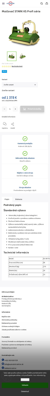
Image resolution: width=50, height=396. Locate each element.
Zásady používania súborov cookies (14, 330)
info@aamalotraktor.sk (13, 364)
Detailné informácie (8, 117)
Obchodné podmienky (9, 320)
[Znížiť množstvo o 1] (4, 109)
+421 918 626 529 (11, 360)
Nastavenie (25, 380)
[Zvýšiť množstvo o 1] (15, 109)
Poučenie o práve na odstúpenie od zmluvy (17, 345)
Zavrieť (44, 132)
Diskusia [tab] (18, 199)
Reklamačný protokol (9, 348)
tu (44, 375)
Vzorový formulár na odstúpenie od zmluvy (17, 341)
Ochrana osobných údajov (11, 326)
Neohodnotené (17, 66)
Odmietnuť (25, 391)
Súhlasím (25, 385)
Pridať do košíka (34, 109)
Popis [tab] (7, 199)
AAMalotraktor (10, 368)
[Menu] (3, 3)
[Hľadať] (41, 3)
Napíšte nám (6, 317)
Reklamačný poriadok (9, 323)
